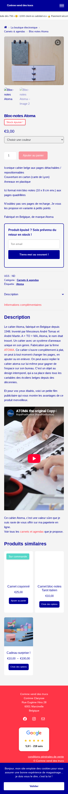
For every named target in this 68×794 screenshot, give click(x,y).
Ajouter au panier (33, 155)
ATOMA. (9, 349)
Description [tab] (11, 294)
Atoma (20, 284)
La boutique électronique (24, 27)
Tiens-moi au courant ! (34, 254)
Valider (34, 786)
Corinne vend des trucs (20, 5)
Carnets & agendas (14, 31)
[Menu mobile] (61, 5)
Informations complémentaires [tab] (23, 304)
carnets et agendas (32, 531)
